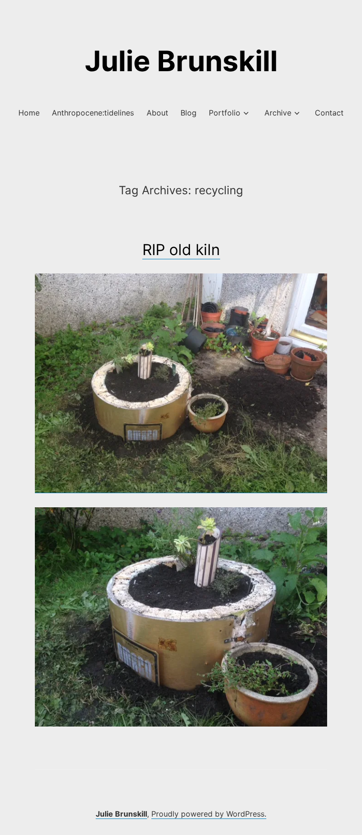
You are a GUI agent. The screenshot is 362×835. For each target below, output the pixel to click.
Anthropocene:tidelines (93, 112)
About (157, 112)
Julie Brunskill (181, 61)
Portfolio (224, 112)
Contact (329, 112)
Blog (189, 112)
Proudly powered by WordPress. (208, 813)
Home (29, 112)
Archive (277, 112)
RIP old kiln (181, 249)
